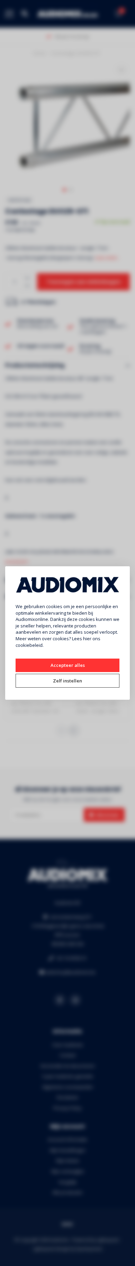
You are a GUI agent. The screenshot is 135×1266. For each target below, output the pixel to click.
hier (87, 638)
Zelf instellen (67, 681)
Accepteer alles (68, 665)
